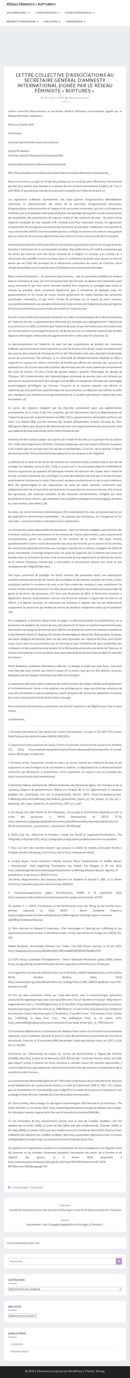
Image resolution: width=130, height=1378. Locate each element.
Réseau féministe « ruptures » (31, 4)
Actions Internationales (78, 12)
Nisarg (100, 1371)
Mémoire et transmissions (21, 21)
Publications (51, 21)
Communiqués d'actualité (27, 1187)
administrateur (79, 97)
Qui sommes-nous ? (17, 12)
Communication (74, 21)
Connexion (17, 1344)
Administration (20, 1351)
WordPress (76, 1371)
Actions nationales (46, 12)
